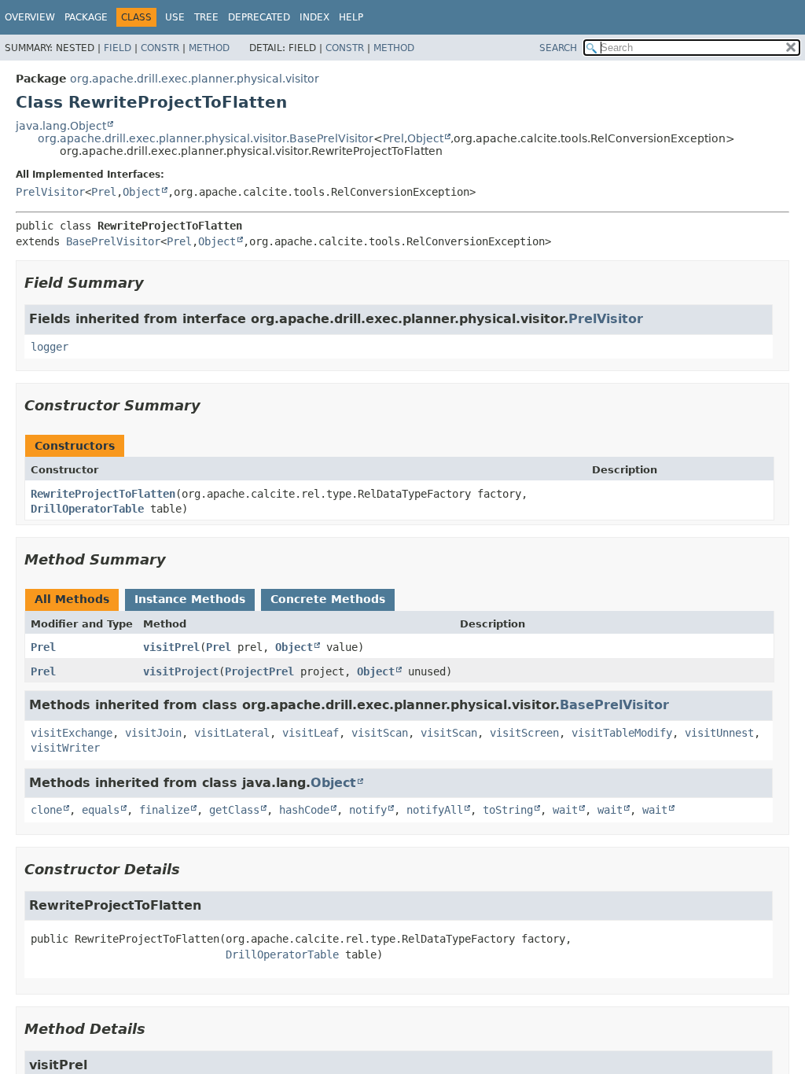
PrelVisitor (50, 192)
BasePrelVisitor (113, 241)
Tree (206, 17)
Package (86, 17)
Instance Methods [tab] (189, 599)
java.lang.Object (61, 126)
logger (49, 346)
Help (351, 17)
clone (46, 810)
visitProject (181, 671)
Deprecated (259, 17)
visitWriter (65, 747)
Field (117, 47)
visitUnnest (719, 732)
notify (368, 810)
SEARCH (558, 47)
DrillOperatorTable (87, 508)
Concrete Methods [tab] (327, 599)
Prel (393, 138)
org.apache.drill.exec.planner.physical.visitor (194, 78)
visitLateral (232, 732)
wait (565, 810)
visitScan (379, 732)
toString (508, 810)
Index (314, 17)
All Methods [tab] (72, 599)
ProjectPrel (259, 671)
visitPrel (171, 647)
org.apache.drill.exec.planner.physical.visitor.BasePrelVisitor (205, 138)
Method (209, 47)
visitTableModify (622, 732)
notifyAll (434, 810)
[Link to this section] (155, 282)
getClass (234, 810)
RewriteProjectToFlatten (103, 493)
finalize (164, 810)
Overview (30, 17)
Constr (160, 47)
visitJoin (153, 732)
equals (100, 810)
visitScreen (524, 732)
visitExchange (71, 732)
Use (175, 17)
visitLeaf (310, 732)
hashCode (304, 810)
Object (425, 138)
